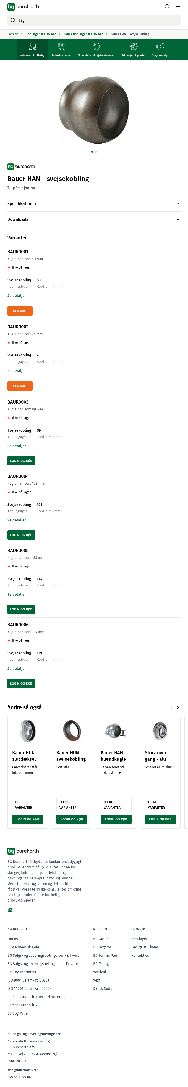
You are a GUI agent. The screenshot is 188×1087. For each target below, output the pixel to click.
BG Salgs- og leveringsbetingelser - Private (42, 964)
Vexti (97, 980)
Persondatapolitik (22, 1005)
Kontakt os (140, 955)
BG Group (101, 939)
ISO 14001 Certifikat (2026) (29, 988)
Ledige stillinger (144, 947)
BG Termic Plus (105, 955)
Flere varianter (23, 805)
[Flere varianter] (28, 731)
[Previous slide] (171, 707)
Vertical (99, 972)
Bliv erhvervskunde (23, 947)
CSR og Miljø (17, 1013)
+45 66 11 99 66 (19, 1077)
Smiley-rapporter (21, 972)
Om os (12, 939)
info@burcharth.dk (22, 1070)
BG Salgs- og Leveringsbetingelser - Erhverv (43, 955)
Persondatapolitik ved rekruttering (36, 997)
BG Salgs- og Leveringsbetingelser (34, 1034)
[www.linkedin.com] (10, 909)
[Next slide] (178, 707)
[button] (92, 152)
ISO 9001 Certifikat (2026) (28, 980)
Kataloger (139, 939)
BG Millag (101, 964)
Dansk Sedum (104, 988)
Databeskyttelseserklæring (28, 1041)
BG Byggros (102, 947)
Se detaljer (16, 295)
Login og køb (21, 461)
